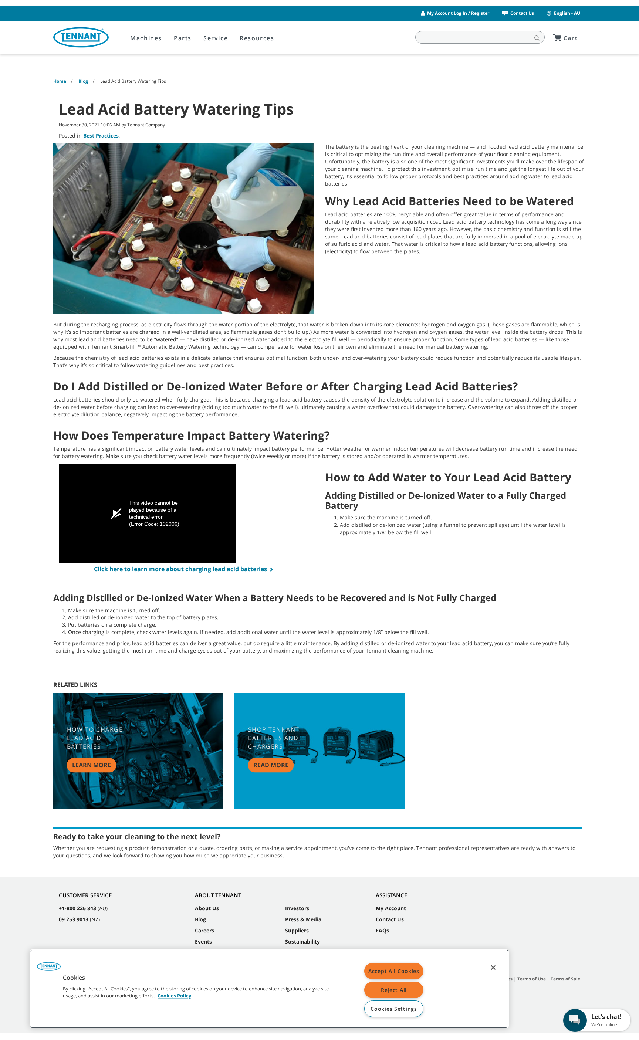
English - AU (567, 13)
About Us (207, 908)
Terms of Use (531, 979)
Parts (183, 38)
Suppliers (297, 930)
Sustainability (302, 941)
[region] (269, 988)
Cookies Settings (394, 1008)
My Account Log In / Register (458, 13)
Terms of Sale (565, 979)
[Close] (493, 967)
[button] (49, 969)
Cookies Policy (174, 996)
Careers (204, 930)
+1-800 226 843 (77, 908)
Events (203, 941)
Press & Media (303, 919)
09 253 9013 (73, 919)
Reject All (394, 989)
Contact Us (522, 13)
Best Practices (101, 135)
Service (215, 38)
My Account (391, 908)
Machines (146, 38)
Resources (257, 38)
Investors (297, 908)
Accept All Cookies (393, 971)
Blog (200, 919)
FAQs (382, 930)
